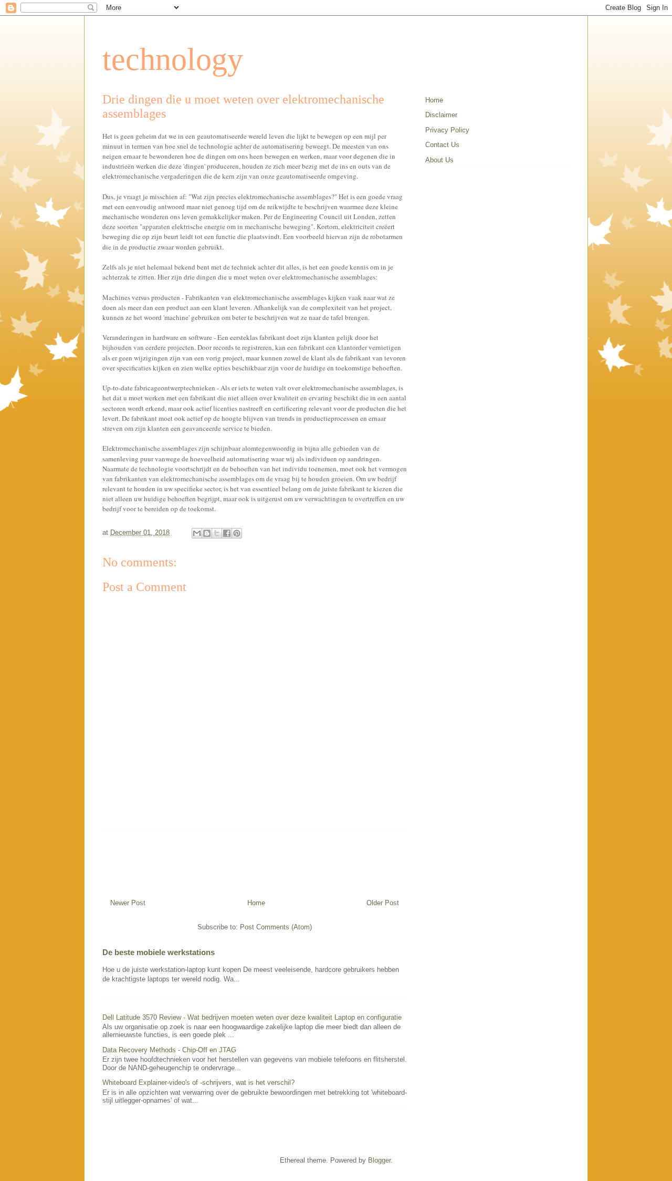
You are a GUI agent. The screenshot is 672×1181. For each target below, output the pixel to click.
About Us (439, 160)
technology (172, 59)
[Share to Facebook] (227, 533)
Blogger (379, 1160)
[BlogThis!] (207, 533)
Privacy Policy (447, 130)
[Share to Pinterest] (237, 533)
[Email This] (197, 533)
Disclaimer (441, 115)
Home (256, 903)
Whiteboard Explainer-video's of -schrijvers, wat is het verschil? (198, 1082)
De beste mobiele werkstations (158, 952)
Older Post (382, 903)
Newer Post (127, 903)
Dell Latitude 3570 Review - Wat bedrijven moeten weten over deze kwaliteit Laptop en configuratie (252, 1017)
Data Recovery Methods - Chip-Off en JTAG (169, 1050)
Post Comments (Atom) (276, 927)
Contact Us (442, 145)
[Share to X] (217, 533)
